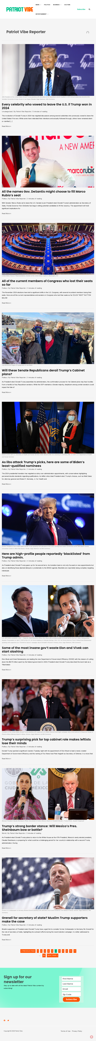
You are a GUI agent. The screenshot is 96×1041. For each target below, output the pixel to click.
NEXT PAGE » (53, 955)
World (4, 833)
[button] (40, 4)
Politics (4, 199)
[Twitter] (8, 1020)
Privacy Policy (77, 1031)
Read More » (6, 126)
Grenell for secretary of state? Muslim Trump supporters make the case (45, 920)
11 (75, 951)
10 (71, 951)
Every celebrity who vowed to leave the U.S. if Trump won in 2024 (47, 106)
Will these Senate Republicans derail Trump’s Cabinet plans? (43, 372)
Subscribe (71, 999)
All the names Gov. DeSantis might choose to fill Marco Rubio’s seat (43, 193)
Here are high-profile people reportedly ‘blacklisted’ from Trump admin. (46, 555)
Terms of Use (65, 1031)
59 (44, 955)
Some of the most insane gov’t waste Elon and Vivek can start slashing (45, 650)
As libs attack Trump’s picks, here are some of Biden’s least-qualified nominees (43, 464)
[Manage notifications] (91, 1036)
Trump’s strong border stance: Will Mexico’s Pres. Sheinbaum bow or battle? (39, 828)
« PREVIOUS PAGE (28, 951)
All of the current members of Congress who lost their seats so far (47, 283)
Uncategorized (7, 111)
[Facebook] (4, 1020)
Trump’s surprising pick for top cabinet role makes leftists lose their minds (46, 741)
